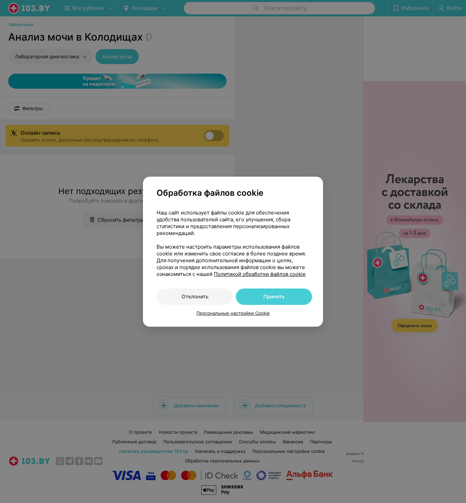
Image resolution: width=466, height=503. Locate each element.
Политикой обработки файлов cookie (260, 274)
